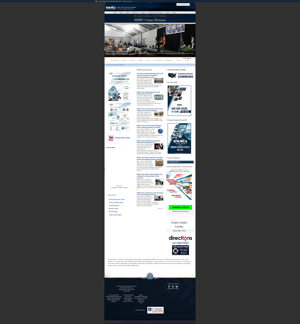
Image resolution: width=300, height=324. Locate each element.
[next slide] (193, 39)
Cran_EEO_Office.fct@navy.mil (129, 265)
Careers (143, 12)
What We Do (132, 60)
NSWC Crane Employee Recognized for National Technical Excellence (148, 141)
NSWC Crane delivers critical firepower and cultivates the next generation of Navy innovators (149, 176)
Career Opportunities (157, 60)
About (121, 12)
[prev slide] (107, 39)
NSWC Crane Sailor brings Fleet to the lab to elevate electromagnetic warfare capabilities (150, 158)
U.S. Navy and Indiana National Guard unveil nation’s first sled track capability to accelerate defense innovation (150, 75)
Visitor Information (168, 60)
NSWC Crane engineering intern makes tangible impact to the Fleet (148, 93)
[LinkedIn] (177, 287)
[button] (128, 1)
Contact (167, 12)
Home (114, 12)
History (174, 12)
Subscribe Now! (122, 138)
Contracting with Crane (117, 199)
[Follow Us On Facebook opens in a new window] (169, 287)
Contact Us (178, 60)
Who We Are (124, 60)
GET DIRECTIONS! (180, 243)
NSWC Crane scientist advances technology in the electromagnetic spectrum (150, 194)
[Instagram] (173, 287)
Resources (135, 12)
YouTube (119, 187)
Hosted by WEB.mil (140, 310)
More (159, 208)
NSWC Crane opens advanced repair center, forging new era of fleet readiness (150, 109)
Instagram (125, 187)
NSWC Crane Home (114, 60)
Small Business (114, 205)
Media (127, 12)
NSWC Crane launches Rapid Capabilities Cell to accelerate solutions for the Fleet (149, 126)
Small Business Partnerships (155, 12)
